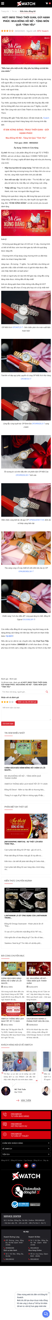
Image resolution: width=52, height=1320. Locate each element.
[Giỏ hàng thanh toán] (46, 3)
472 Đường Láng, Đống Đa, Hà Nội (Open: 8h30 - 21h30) (15, 1243)
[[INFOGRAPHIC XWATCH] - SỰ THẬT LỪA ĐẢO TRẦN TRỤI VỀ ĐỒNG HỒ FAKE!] (26, 826)
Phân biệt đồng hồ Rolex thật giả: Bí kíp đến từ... (23, 856)
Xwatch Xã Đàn (34, 1237)
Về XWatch (7, 1149)
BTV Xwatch (42, 31)
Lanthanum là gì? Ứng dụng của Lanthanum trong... (25, 917)
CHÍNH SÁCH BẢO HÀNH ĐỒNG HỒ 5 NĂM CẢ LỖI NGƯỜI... (24, 769)
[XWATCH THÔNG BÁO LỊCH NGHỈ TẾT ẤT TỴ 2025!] (13, 1009)
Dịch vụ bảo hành (10, 1250)
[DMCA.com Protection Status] (35, 1205)
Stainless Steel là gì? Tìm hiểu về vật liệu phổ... (23, 943)
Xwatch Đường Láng (11, 1237)
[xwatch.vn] (26, 1176)
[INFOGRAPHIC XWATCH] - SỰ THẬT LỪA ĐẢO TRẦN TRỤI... (23, 843)
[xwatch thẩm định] (26, 1190)
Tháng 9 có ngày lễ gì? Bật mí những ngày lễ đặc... (24, 795)
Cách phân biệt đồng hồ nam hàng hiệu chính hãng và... (24, 868)
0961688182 (20, 1115)
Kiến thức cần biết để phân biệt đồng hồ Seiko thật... (24, 861)
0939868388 (10, 1248)
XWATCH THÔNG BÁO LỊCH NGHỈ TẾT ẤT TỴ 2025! (26, 784)
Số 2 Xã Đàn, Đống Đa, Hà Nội (15, 1255)
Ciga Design (28, 1160)
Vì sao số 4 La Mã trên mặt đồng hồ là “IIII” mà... (23, 932)
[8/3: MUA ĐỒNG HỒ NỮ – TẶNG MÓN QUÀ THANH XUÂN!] (39, 969)
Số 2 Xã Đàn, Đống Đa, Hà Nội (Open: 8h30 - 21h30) (39, 1243)
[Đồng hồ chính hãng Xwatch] (26, 3)
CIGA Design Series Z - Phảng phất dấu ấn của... (38, 1020)
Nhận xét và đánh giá (10, 697)
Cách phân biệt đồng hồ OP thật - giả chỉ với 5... (23, 850)
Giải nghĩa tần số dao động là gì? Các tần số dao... (24, 937)
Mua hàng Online (35, 1250)
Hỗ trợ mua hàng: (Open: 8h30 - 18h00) (39, 1255)
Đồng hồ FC (5, 1160)
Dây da (45, 1160)
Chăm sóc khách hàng (12, 1143)
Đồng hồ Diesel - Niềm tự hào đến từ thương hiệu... (24, 790)
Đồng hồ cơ (38, 1160)
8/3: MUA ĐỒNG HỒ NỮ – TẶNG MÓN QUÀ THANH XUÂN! (22, 777)
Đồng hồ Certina (16, 1160)
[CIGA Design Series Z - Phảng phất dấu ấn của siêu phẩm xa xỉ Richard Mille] (39, 1009)
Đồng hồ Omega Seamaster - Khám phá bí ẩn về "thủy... (23, 925)
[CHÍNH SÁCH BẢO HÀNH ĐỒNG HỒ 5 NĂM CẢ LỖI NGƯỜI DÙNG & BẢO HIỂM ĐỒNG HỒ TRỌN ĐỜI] (26, 752)
